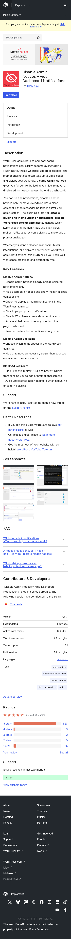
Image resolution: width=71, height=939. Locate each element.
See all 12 (62, 659)
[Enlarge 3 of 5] (29, 507)
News (6, 811)
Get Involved (45, 833)
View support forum (15, 784)
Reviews (12, 116)
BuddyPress (12, 879)
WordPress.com (14, 861)
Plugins (41, 817)
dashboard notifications (54, 673)
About (7, 805)
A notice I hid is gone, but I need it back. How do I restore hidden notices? (27, 552)
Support (11, 141)
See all (64, 752)
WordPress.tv (13, 851)
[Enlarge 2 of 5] (29, 487)
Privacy (7, 822)
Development (15, 133)
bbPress (10, 873)
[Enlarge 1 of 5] (29, 469)
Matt (8, 867)
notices (62, 687)
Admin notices (59, 667)
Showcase (43, 805)
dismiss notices (58, 680)
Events (41, 839)
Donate (43, 845)
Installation (13, 124)
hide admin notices (47, 687)
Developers (10, 845)
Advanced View (12, 696)
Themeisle (33, 86)
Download (11, 95)
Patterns (42, 822)
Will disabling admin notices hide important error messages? (22, 565)
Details (11, 107)
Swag (42, 851)
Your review (10, 752)
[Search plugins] (38, 37)
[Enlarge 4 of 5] (63, 469)
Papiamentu (18, 894)
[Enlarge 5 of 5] (63, 492)
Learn (6, 833)
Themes (42, 811)
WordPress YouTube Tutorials (35, 449)
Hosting (8, 817)
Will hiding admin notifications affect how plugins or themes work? (25, 540)
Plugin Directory (12, 14)
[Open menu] (65, 5)
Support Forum (21, 407)
